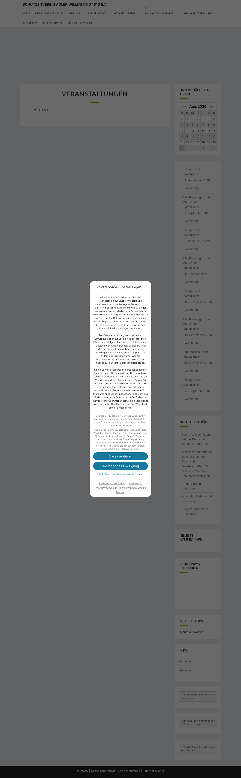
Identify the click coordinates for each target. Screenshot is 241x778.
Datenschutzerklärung (132, 362)
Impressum (135, 483)
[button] (120, 456)
